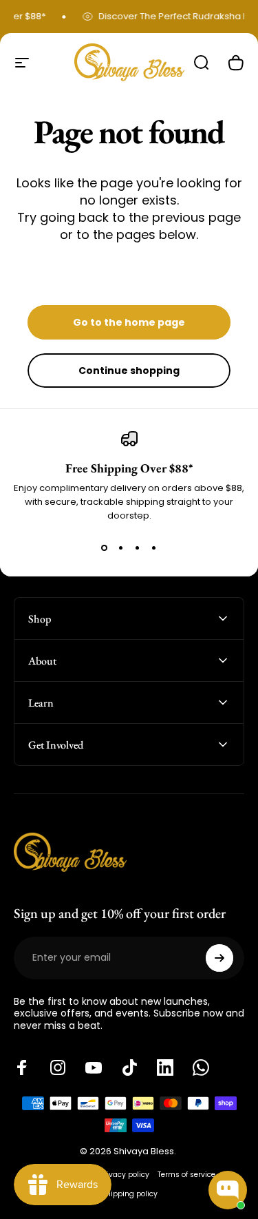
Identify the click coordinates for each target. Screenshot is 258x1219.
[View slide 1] (104, 547)
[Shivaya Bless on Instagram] (58, 1067)
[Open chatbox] (227, 1190)
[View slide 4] (154, 547)
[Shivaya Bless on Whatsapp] (201, 1067)
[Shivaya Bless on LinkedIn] (165, 1067)
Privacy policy (124, 1174)
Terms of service (186, 1174)
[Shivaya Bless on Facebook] (22, 1067)
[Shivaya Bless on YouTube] (93, 1067)
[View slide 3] (137, 547)
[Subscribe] (219, 958)
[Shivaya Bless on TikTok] (129, 1067)
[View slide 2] (121, 547)
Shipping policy (129, 1194)
